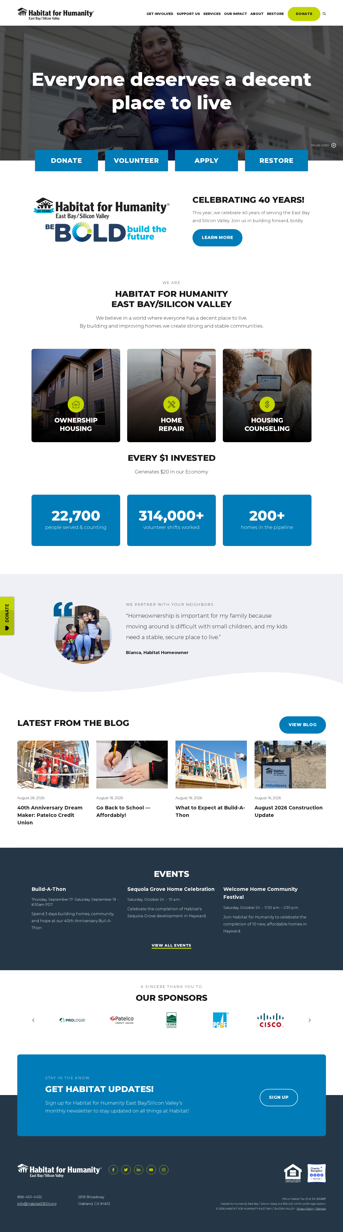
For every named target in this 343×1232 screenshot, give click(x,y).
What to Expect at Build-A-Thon (210, 811)
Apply (207, 160)
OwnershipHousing (76, 424)
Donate (66, 160)
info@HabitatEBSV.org (36, 1203)
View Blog (303, 724)
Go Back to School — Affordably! (123, 811)
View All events (171, 945)
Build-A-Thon (49, 889)
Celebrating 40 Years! (248, 200)
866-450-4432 (29, 1197)
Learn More (217, 237)
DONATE (304, 14)
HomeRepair (171, 424)
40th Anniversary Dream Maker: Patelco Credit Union (50, 815)
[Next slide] (308, 1020)
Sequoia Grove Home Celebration (171, 889)
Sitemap (321, 1208)
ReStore (276, 160)
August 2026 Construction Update (289, 811)
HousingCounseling (267, 424)
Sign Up (278, 1097)
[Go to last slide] (35, 1020)
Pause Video (320, 145)
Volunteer (136, 160)
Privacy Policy (305, 1208)
